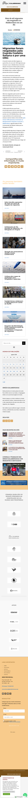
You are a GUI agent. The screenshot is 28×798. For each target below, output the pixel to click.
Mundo (10, 30)
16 (23, 367)
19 (10, 371)
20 (14, 371)
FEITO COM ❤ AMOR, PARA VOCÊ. (14, 774)
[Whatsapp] (12, 421)
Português (19, 796)
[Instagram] (6, 421)
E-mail (4, 714)
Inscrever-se (14, 725)
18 (7, 371)
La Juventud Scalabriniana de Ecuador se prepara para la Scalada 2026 (16, 448)
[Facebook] (3, 694)
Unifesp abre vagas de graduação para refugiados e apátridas (12, 278)
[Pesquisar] (23, 343)
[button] (25, 3)
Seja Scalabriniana (12, 6)
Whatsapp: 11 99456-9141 (8, 686)
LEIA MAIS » (10, 444)
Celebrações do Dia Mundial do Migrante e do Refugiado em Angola (14, 228)
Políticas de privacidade (14, 721)
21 (17, 371)
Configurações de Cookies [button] (8, 791)
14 (17, 367)
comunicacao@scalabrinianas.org (10, 689)
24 (4, 374)
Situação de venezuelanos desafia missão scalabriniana (14, 253)
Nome (4, 708)
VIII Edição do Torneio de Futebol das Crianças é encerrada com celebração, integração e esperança (16, 434)
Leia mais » (7, 208)
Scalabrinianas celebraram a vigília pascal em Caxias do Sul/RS (14, 302)
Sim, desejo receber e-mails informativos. (11, 721)
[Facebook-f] (4, 421)
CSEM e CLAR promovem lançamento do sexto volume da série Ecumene (15, 442)
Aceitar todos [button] (6, 794)
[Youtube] (9, 421)
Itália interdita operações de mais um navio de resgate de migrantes (13, 203)
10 (4, 367)
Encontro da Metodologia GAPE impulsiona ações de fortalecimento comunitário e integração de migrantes (14, 328)
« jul (4, 382)
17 (4, 371)
